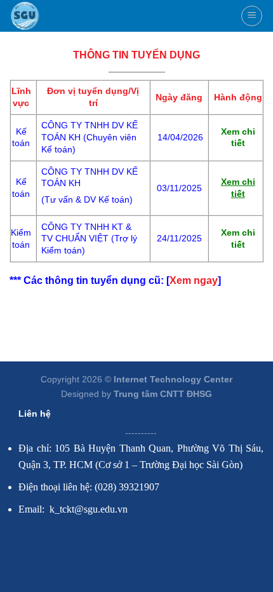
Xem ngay (194, 280)
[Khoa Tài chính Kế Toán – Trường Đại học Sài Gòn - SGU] (25, 16)
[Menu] (251, 16)
